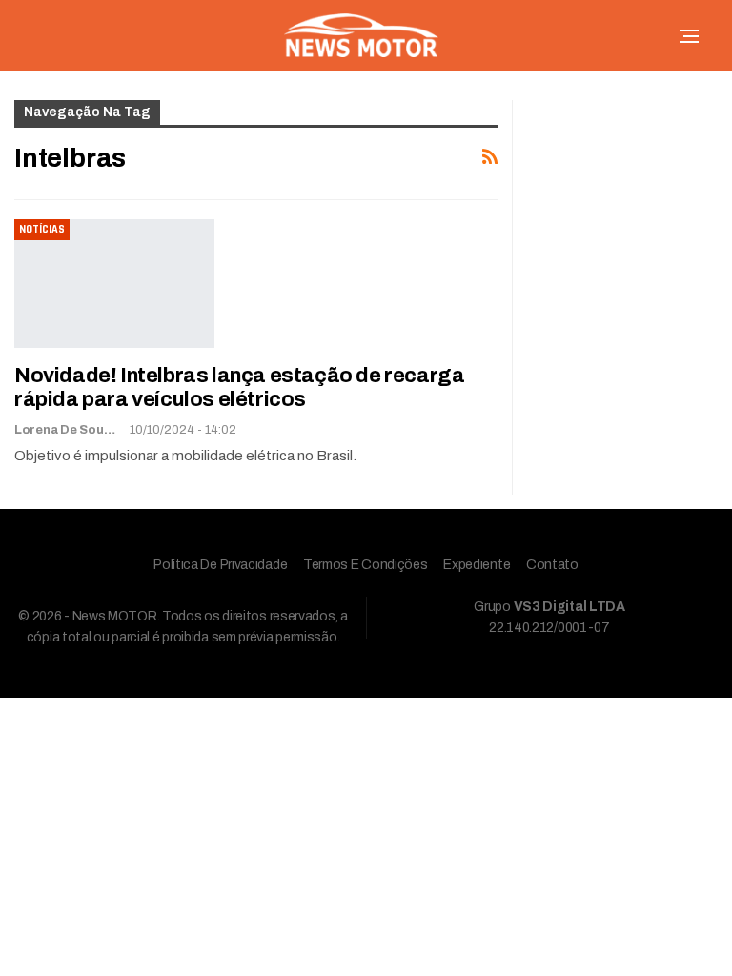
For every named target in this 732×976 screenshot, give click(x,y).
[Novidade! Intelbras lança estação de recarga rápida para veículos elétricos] (114, 283)
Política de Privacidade (220, 565)
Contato (552, 565)
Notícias (42, 229)
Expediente (476, 565)
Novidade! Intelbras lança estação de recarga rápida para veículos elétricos (239, 387)
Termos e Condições (365, 565)
